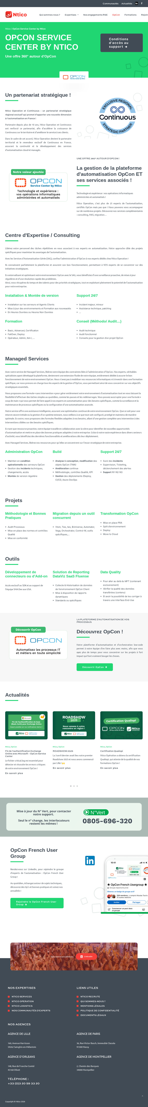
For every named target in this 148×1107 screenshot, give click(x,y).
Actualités (126, 3)
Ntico (8, 28)
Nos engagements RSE (95, 14)
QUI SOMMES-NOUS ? (93, 1001)
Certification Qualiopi (64, 751)
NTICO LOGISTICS (22, 1005)
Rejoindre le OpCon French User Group (36, 900)
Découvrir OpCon (93, 667)
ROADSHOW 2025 (15, 751)
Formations (130, 14)
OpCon (116, 14)
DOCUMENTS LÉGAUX (93, 1015)
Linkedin (88, 956)
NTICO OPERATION (23, 1001)
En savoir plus (14, 768)
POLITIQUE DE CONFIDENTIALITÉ (100, 1010)
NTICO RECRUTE (90, 996)
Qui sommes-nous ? (49, 14)
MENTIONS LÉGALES (93, 1005)
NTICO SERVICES (22, 996)
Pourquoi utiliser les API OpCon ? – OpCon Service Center (118, 752)
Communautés (110, 3)
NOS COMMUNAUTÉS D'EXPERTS (31, 1010)
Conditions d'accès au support (119, 42)
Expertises (70, 14)
